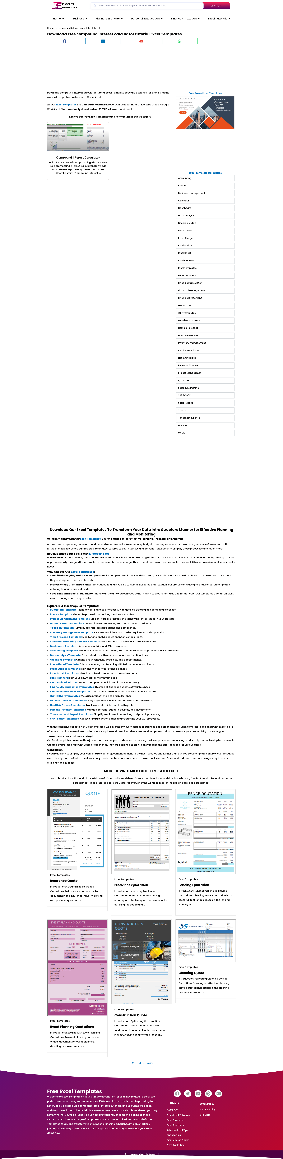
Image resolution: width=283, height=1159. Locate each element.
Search (216, 5)
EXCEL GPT (172, 1110)
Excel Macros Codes (178, 1140)
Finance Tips (174, 1135)
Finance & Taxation (184, 18)
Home (57, 18)
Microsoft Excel (99, 554)
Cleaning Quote (191, 973)
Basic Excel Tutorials (178, 1115)
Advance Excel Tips (177, 1130)
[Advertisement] (135, 66)
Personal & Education (145, 18)
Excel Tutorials (217, 18)
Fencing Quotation (193, 885)
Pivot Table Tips (176, 1145)
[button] (64, 41)
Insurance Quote (64, 881)
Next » (150, 1063)
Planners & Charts (108, 18)
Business (78, 18)
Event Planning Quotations (72, 1027)
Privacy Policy (207, 1109)
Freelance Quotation (131, 885)
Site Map (204, 1115)
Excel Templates (66, 104)
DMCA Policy (206, 1104)
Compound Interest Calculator (78, 158)
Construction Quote (130, 1015)
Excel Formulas (175, 1120)
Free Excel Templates (74, 1091)
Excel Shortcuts (175, 1125)
